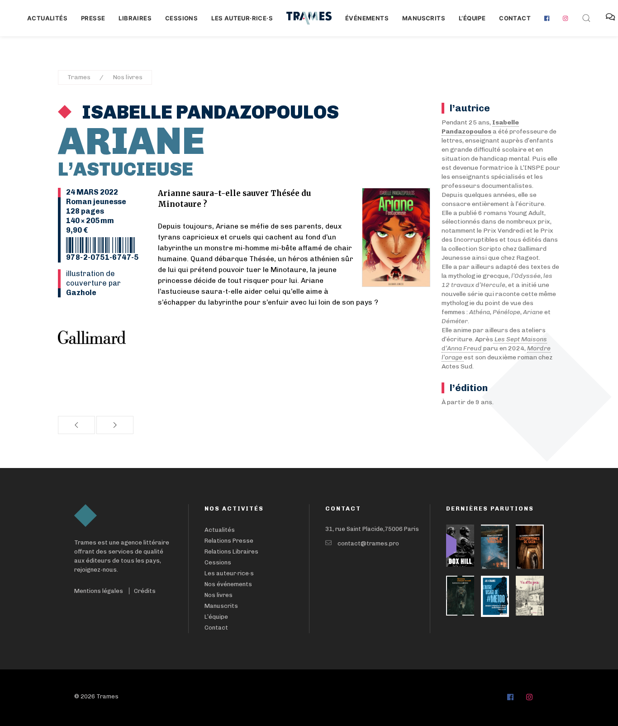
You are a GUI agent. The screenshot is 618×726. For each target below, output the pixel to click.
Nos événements (228, 584)
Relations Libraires (231, 551)
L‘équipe (472, 18)
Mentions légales (98, 590)
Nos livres (128, 77)
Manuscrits (423, 18)
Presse (93, 18)
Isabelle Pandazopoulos (208, 112)
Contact (515, 18)
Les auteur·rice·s (242, 18)
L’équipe (216, 616)
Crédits (145, 590)
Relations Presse (228, 540)
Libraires (135, 18)
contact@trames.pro (368, 543)
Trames (78, 77)
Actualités (47, 18)
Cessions (181, 18)
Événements (367, 18)
